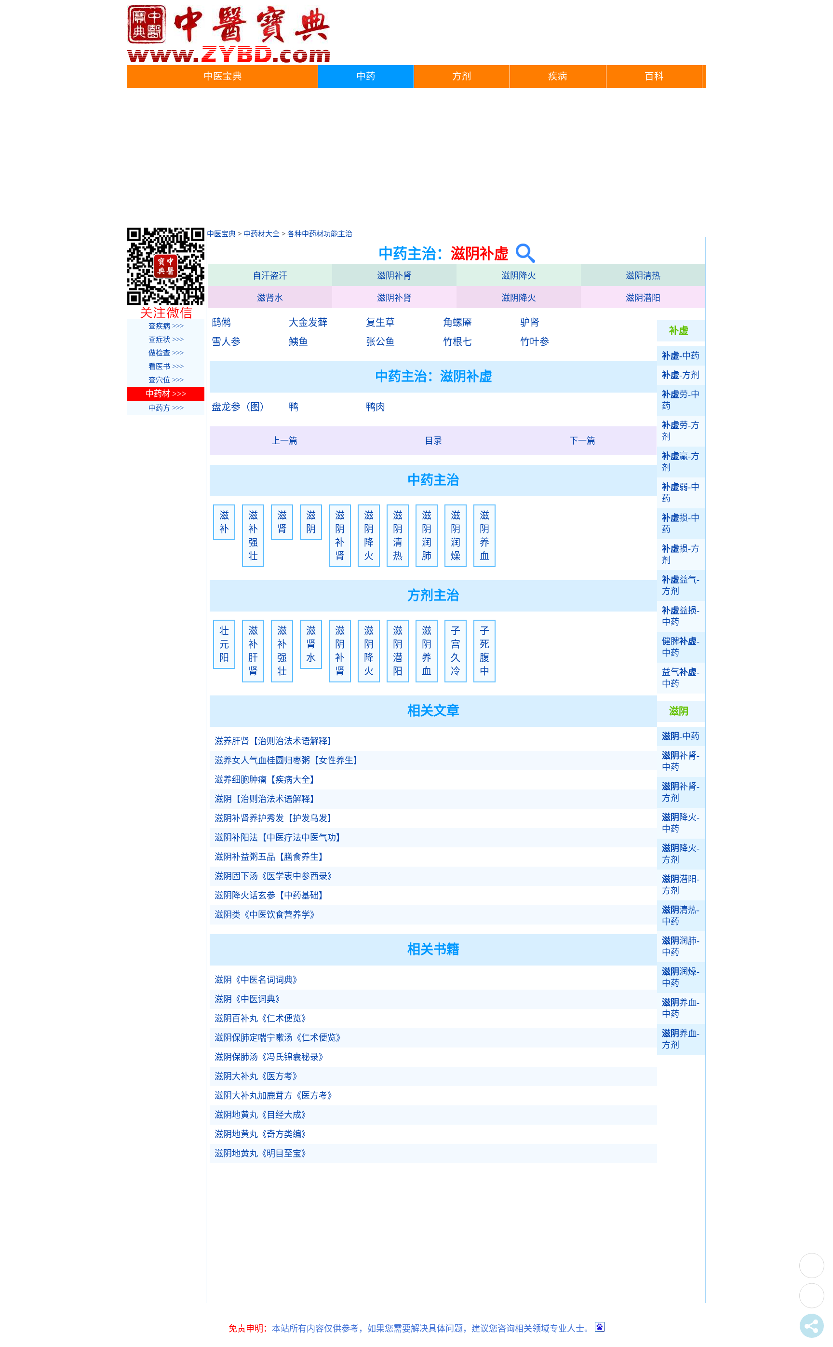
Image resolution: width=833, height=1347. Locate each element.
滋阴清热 (643, 276)
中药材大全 (261, 234)
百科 (654, 76)
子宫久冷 (455, 651)
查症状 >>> (166, 339)
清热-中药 (680, 915)
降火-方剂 (680, 854)
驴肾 (529, 322)
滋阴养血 (484, 535)
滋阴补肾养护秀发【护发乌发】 (275, 818)
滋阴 (311, 522)
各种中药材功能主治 (319, 234)
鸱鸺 (221, 322)
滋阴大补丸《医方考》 (258, 1076)
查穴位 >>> (166, 380)
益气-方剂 (680, 585)
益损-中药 (680, 616)
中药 (366, 76)
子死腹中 (484, 651)
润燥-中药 (680, 977)
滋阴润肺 (426, 535)
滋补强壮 (253, 535)
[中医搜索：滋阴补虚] (522, 253)
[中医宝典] (228, 60)
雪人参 (226, 342)
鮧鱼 (298, 342)
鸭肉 (375, 407)
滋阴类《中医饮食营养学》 (267, 915)
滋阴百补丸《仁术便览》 (262, 1018)
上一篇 (284, 441)
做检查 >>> (166, 353)
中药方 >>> (166, 408)
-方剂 (680, 375)
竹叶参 (534, 342)
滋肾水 (270, 298)
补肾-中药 (680, 761)
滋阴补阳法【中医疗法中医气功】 (280, 838)
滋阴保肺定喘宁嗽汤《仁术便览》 (280, 1038)
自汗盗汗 (270, 276)
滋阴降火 (518, 276)
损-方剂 (680, 554)
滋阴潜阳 (643, 298)
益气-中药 (680, 678)
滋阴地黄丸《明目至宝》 (262, 1153)
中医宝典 (222, 76)
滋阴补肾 (394, 276)
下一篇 (582, 441)
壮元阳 (224, 644)
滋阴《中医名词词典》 (258, 980)
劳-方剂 (680, 431)
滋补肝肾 (253, 651)
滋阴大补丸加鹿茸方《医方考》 (275, 1096)
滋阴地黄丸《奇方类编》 (262, 1134)
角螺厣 (457, 322)
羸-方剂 (680, 462)
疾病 (557, 76)
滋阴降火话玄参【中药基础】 (271, 895)
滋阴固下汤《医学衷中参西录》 (275, 876)
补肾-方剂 (680, 792)
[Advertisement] (416, 160)
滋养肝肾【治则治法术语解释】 (275, 741)
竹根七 (457, 342)
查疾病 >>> (166, 326)
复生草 (380, 322)
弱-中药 (680, 492)
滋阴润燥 (455, 535)
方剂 (461, 76)
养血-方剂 (680, 1039)
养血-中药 (680, 1008)
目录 (433, 441)
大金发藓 (308, 322)
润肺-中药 (680, 946)
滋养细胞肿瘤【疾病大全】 (267, 780)
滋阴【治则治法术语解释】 (267, 799)
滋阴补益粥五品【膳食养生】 (271, 857)
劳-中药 (680, 400)
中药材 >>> (166, 393)
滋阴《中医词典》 (249, 999)
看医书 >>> (166, 366)
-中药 (680, 356)
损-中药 (680, 523)
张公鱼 (380, 342)
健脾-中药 (680, 647)
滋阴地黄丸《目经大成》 (262, 1115)
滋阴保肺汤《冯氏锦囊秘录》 (271, 1057)
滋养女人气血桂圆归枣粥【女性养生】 (288, 760)
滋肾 (282, 522)
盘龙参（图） (240, 407)
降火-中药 (680, 823)
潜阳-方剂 (680, 885)
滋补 (224, 522)
